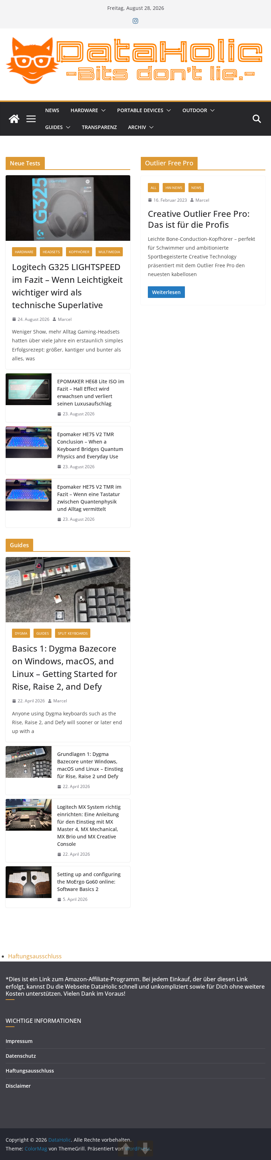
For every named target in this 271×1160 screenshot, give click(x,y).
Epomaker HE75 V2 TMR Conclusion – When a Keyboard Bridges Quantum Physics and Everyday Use (90, 445)
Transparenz (99, 127)
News (52, 110)
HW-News (173, 187)
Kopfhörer (79, 251)
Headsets (51, 251)
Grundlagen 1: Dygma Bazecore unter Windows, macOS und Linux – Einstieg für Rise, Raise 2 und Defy (90, 765)
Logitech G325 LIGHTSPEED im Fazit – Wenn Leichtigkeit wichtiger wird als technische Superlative (67, 286)
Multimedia (109, 251)
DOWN (145, 1148)
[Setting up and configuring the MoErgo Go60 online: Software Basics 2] (29, 887)
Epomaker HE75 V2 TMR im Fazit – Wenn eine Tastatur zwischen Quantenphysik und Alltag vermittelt (89, 497)
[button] (102, 110)
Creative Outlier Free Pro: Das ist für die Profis (198, 219)
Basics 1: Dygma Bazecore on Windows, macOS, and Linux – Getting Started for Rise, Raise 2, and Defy (64, 667)
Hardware (84, 110)
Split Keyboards (73, 633)
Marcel (202, 200)
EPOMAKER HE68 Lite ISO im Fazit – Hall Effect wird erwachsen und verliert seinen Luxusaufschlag (90, 392)
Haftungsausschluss (35, 956)
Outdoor (194, 110)
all (153, 187)
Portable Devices (140, 110)
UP (126, 1148)
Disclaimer (18, 1085)
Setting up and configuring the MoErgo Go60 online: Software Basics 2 (89, 881)
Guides (54, 127)
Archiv (137, 127)
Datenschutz (21, 1055)
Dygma (21, 633)
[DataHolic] (14, 118)
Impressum (19, 1041)
